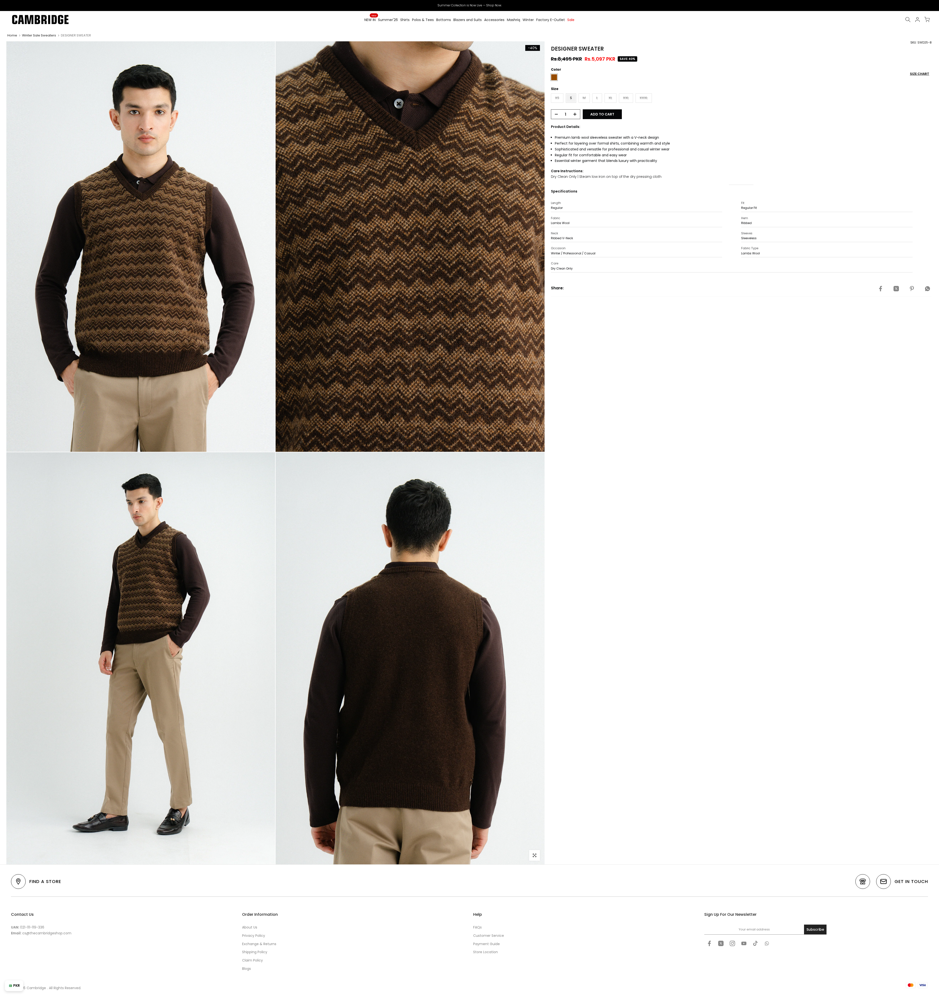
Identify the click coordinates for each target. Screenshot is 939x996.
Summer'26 (388, 19)
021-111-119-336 (32, 927)
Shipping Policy (254, 952)
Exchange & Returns (259, 943)
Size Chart (919, 73)
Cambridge (36, 987)
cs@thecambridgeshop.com (46, 933)
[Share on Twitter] (896, 289)
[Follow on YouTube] (744, 943)
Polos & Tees (423, 19)
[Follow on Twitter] (721, 943)
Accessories (494, 19)
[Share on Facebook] (880, 289)
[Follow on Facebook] (709, 943)
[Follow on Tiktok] (755, 943)
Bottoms (443, 19)
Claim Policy (252, 960)
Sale (570, 19)
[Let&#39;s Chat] (767, 943)
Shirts (405, 19)
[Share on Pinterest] (912, 289)
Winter (528, 19)
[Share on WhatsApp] (927, 289)
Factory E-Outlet (550, 19)
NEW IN (370, 19)
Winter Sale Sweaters (39, 35)
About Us (249, 927)
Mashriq (513, 19)
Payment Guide (486, 943)
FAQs (477, 927)
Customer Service (488, 935)
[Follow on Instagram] (732, 943)
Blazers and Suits (467, 19)
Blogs (246, 968)
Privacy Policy (253, 935)
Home (12, 35)
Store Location (485, 952)
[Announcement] (469, 5)
